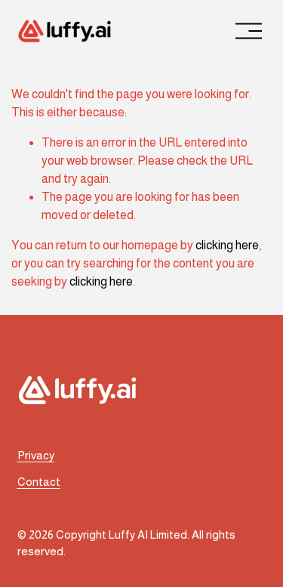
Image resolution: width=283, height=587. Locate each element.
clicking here (227, 245)
